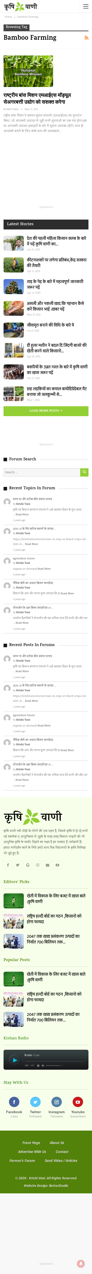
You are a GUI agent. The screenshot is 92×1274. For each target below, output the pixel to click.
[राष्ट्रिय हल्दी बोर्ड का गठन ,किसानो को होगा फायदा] (14, 921)
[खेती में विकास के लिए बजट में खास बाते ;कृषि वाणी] (14, 900)
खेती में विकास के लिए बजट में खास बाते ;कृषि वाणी (56, 899)
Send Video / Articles (61, 1160)
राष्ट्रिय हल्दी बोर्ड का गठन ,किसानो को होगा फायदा (54, 919)
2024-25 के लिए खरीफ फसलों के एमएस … (34, 529)
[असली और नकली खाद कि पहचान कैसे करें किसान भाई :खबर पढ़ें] (14, 308)
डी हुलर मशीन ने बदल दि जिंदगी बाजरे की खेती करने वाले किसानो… (57, 348)
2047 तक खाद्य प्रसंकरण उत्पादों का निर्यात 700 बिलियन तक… (53, 939)
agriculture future (24, 559)
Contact (62, 1151)
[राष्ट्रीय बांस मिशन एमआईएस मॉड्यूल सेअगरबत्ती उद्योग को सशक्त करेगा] (28, 71)
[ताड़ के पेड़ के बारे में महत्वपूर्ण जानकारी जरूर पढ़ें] (14, 286)
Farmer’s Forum (22, 1160)
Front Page (31, 1142)
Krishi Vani (23, 504)
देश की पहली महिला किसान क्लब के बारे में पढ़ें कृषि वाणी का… (56, 241)
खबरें (10, 60)
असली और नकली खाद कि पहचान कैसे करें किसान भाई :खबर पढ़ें (55, 306)
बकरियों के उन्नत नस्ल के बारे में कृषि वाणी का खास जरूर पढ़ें (57, 370)
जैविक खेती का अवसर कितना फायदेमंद (33, 583)
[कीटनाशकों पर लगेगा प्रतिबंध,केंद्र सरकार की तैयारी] (14, 264)
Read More (22, 515)
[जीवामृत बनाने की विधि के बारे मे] (14, 330)
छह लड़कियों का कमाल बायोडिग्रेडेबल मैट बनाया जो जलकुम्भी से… (57, 392)
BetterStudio (58, 1185)
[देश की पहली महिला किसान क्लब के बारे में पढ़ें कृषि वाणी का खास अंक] (14, 243)
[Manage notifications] (81, 1263)
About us (57, 1142)
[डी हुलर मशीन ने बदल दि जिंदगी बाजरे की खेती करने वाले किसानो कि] (14, 350)
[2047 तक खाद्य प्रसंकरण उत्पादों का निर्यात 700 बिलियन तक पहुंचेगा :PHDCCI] (14, 941)
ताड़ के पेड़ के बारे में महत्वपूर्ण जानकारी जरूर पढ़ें (55, 284)
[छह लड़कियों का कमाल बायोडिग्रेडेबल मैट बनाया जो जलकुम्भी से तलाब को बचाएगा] (14, 393)
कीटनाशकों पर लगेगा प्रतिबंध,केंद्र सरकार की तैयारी (57, 263)
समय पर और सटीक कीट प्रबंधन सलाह (32, 499)
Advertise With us (32, 1151)
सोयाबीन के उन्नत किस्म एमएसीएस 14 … (33, 608)
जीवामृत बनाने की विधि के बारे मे (50, 325)
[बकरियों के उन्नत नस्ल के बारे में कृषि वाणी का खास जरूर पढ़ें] (14, 371)
